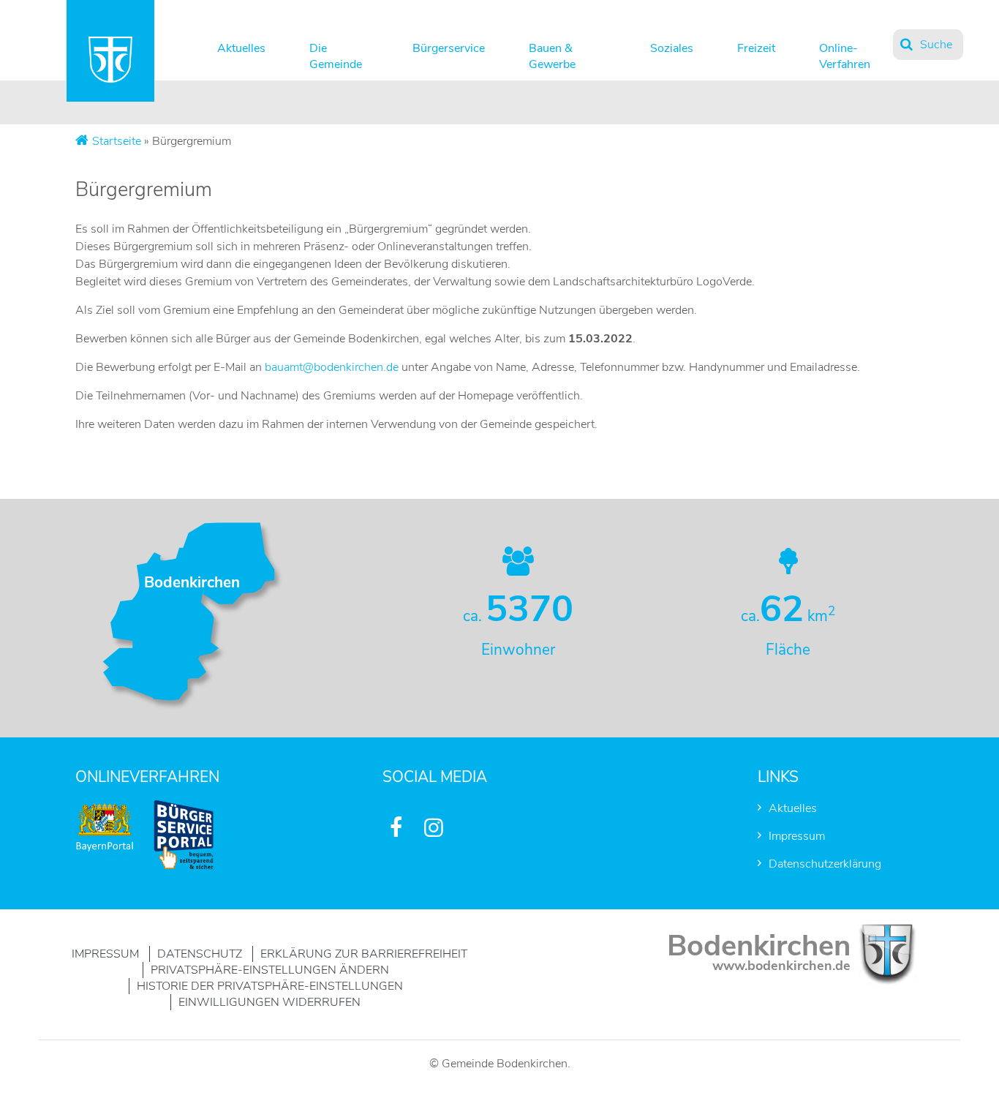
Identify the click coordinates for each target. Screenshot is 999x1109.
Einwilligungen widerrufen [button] (269, 1002)
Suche (936, 45)
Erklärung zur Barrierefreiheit (363, 954)
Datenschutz (199, 954)
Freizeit (756, 48)
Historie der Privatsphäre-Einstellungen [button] (270, 986)
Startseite (116, 141)
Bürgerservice (448, 48)
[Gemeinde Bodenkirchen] (110, 79)
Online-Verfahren (844, 53)
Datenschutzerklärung (825, 864)
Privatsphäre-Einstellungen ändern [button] (270, 970)
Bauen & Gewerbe (552, 53)
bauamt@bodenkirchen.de (332, 367)
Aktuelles (241, 48)
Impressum (797, 836)
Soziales (671, 48)
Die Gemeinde (335, 53)
